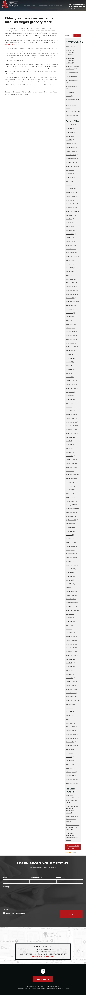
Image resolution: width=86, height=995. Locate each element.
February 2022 (70, 328)
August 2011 (70, 749)
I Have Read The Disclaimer (16, 913)
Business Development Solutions (51, 988)
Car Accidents (70, 72)
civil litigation (10, 45)
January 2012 (70, 730)
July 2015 (69, 572)
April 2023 (69, 275)
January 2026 (70, 151)
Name (5, 877)
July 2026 (69, 128)
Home (26, 6)
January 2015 (70, 595)
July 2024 (69, 219)
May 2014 (69, 625)
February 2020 (70, 380)
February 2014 (70, 636)
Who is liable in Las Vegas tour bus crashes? (72, 819)
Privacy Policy (35, 988)
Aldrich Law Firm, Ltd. (39, 986)
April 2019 (69, 407)
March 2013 (69, 678)
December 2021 (71, 335)
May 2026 (69, 136)
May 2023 (69, 271)
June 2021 (69, 358)
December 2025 (71, 155)
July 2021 (69, 354)
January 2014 (70, 640)
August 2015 (70, 569)
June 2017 (69, 486)
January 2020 (70, 384)
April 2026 (69, 140)
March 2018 (69, 456)
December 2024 (71, 200)
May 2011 (69, 760)
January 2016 (70, 550)
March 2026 (69, 143)
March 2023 (69, 279)
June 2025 (69, 177)
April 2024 (69, 230)
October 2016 (70, 516)
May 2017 (69, 490)
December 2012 (71, 689)
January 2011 (70, 776)
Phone (58, 877)
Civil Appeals (70, 76)
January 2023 (70, 286)
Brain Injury (69, 46)
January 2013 (70, 685)
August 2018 (70, 437)
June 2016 (69, 531)
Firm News (69, 92)
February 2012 (70, 727)
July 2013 (69, 663)
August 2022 (70, 305)
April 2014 (69, 629)
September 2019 (71, 388)
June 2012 (69, 712)
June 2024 (69, 222)
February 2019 (70, 414)
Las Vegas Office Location (43, 957)
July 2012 (69, 708)
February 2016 (70, 546)
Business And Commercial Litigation (70, 52)
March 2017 (69, 497)
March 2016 (69, 542)
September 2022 (71, 301)
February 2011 (70, 772)
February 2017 (70, 501)
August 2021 (70, 350)
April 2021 (69, 365)
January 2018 (70, 463)
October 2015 (70, 561)
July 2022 (69, 309)
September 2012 (71, 700)
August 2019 (70, 392)
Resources (48, 6)
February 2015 (70, 591)
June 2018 (69, 444)
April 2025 (69, 185)
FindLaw (66, 988)
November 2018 (71, 426)
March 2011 (69, 768)
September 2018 (71, 433)
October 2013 (70, 651)
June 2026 (69, 132)
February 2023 (70, 283)
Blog (54, 6)
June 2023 (69, 268)
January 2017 (70, 505)
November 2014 (71, 602)
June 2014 (69, 621)
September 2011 (71, 745)
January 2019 (70, 418)
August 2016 (70, 523)
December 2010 (71, 779)
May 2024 (69, 226)
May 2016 (69, 535)
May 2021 (69, 362)
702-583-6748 (48, 954)
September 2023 (71, 256)
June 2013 (69, 666)
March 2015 (69, 587)
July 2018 (69, 441)
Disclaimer (6, 909)
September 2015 (71, 565)
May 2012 (69, 715)
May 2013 (69, 670)
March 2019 (69, 411)
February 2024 (70, 237)
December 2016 (71, 508)
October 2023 (70, 253)
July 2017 (69, 482)
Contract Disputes (72, 86)
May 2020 (69, 373)
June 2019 (69, 399)
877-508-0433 (77, 6)
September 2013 (71, 655)
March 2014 (69, 633)
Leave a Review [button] (43, 979)
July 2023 (69, 264)
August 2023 (70, 260)
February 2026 (70, 147)
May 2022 (69, 316)
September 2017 (71, 475)
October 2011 (70, 742)
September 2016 (71, 520)
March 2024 (70, 234)
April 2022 (69, 320)
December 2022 (71, 290)
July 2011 (69, 753)
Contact (59, 6)
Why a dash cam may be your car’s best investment (73, 827)
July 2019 (69, 395)
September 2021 (71, 347)
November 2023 (71, 249)
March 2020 (70, 377)
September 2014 (71, 610)
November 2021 (71, 339)
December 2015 (71, 554)
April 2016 (69, 538)
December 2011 (71, 734)
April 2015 (69, 584)
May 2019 (69, 403)
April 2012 (69, 719)
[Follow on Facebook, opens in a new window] (43, 971)
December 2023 (71, 245)
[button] (84, 983)
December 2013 (71, 644)
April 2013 (69, 674)
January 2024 (70, 241)
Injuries (68, 96)
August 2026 (70, 125)
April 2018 (69, 452)
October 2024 (70, 207)
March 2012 (69, 723)
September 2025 (71, 166)
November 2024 (71, 204)
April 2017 (69, 493)
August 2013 (70, 659)
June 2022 (69, 313)
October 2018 (70, 429)
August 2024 (70, 215)
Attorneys (41, 6)
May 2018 (69, 448)
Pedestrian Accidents (72, 100)
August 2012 (70, 704)
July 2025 (69, 174)
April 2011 (69, 764)
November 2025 (71, 158)
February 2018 (70, 459)
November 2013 (71, 648)
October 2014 (70, 606)
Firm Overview (32, 6)
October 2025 (70, 162)
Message (6, 887)
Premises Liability (71, 112)
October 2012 (70, 697)
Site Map (27, 988)
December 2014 (71, 599)
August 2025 (70, 170)
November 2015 (71, 557)
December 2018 (71, 422)
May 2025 (69, 181)
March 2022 (69, 324)
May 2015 (69, 580)
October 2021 (70, 343)
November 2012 (71, 693)
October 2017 (70, 471)
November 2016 (71, 512)
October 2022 (70, 298)
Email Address (36, 877)
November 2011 (71, 738)
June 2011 (69, 757)
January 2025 (70, 196)
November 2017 (71, 467)
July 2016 (69, 527)
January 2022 (70, 332)
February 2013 (70, 681)
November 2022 (71, 294)
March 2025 (69, 189)
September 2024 (71, 211)
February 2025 (70, 192)
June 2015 (69, 576)
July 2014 (69, 617)
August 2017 (70, 478)
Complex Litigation (72, 80)
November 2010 (71, 783)
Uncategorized (70, 115)
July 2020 (69, 369)
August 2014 (70, 614)
